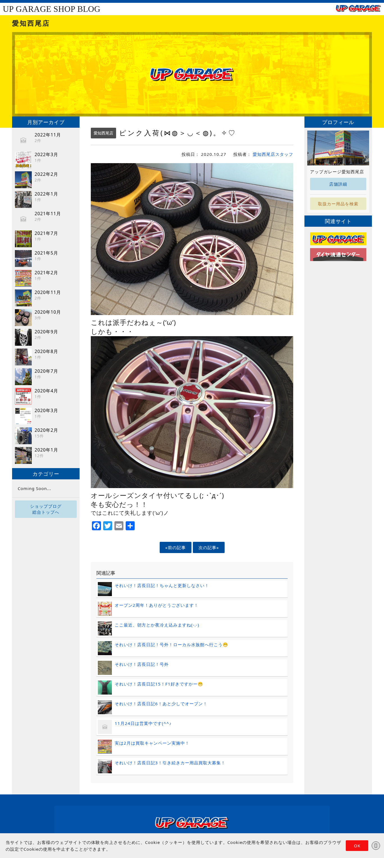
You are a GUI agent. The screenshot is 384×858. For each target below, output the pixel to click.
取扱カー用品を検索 (338, 203)
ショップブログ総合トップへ (46, 509)
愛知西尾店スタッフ (273, 154)
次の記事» (208, 547)
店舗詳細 (338, 184)
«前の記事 (175, 547)
